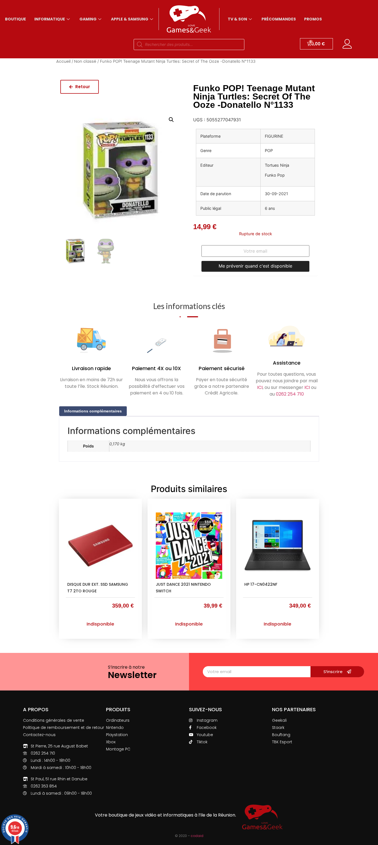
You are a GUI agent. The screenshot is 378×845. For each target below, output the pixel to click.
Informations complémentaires (93, 411)
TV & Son (237, 19)
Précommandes (279, 19)
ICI (260, 387)
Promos (313, 19)
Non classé (85, 61)
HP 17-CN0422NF (260, 584)
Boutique (15, 19)
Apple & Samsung (129, 19)
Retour (82, 87)
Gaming (88, 19)
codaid (197, 835)
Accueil (63, 61)
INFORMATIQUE (49, 19)
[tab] (93, 411)
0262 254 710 (290, 394)
